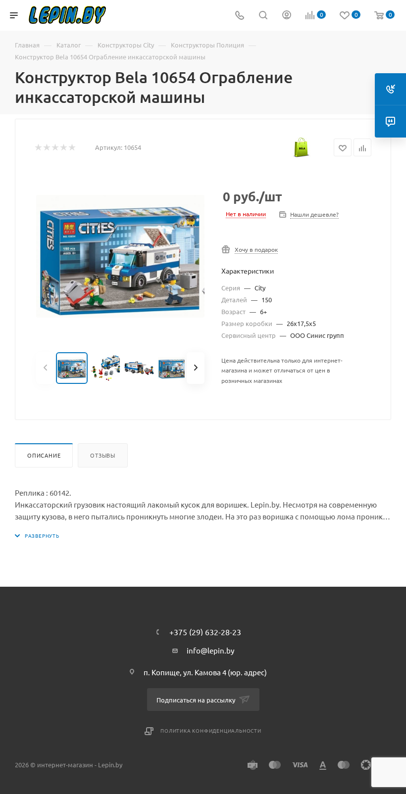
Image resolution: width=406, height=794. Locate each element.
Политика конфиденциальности (210, 730)
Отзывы (102, 455)
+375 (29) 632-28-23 (205, 632)
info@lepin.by (210, 650)
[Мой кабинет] (286, 15)
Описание (43, 455)
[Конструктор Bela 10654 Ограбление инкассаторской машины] (120, 256)
